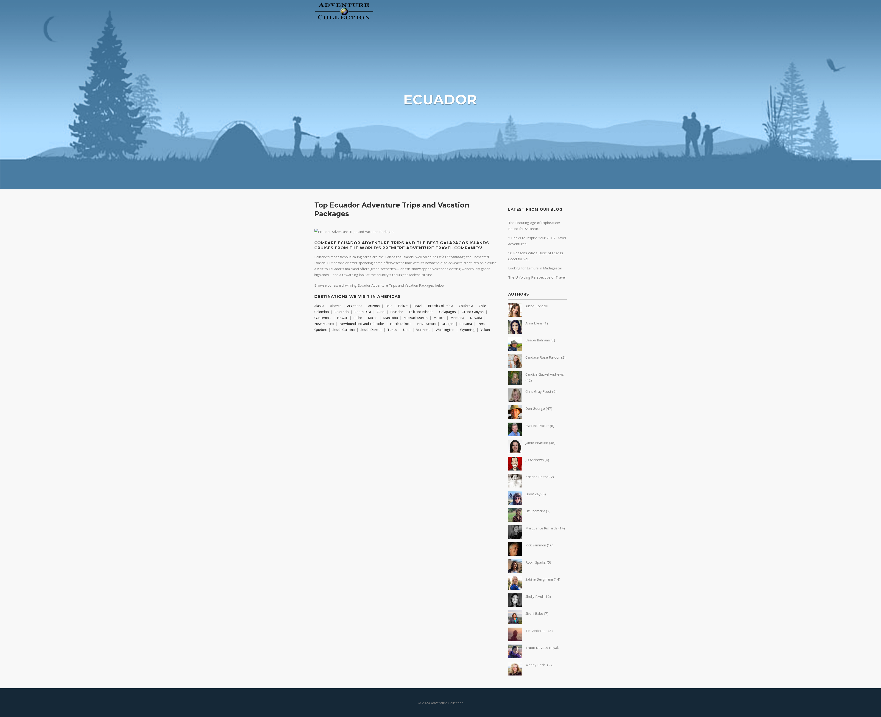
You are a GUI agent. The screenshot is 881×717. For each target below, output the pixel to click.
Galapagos (447, 311)
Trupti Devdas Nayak (542, 647)
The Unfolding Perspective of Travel (537, 277)
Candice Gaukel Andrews (544, 374)
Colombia (321, 311)
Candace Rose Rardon (542, 357)
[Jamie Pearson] (515, 452)
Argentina (354, 305)
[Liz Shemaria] (515, 520)
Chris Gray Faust (538, 391)
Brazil (417, 305)
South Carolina (343, 329)
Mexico (439, 317)
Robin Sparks (535, 562)
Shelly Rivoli (534, 596)
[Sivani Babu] (515, 622)
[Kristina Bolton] (515, 486)
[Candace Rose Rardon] (515, 366)
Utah (406, 329)
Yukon (485, 329)
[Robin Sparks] (515, 571)
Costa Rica (362, 311)
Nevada (476, 317)
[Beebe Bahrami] (515, 349)
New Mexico (324, 323)
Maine (372, 317)
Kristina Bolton (537, 476)
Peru (481, 323)
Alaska (319, 305)
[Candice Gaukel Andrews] (515, 383)
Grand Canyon (473, 311)
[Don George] (515, 417)
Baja (388, 305)
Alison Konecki (536, 306)
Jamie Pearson (536, 442)
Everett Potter (537, 425)
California (466, 305)
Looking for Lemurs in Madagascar (535, 268)
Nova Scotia (426, 323)
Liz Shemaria (535, 511)
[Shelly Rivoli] (515, 605)
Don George (535, 408)
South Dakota (371, 329)
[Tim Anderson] (515, 640)
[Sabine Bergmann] (515, 588)
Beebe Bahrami (537, 340)
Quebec (320, 329)
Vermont (423, 329)
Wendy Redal (535, 664)
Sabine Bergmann (539, 579)
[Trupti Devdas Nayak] (515, 657)
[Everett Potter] (515, 435)
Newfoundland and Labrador (362, 323)
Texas (392, 329)
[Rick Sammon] (515, 554)
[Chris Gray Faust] (515, 401)
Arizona (374, 305)
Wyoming (467, 329)
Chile (482, 305)
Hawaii (342, 317)
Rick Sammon (535, 545)
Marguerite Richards (541, 528)
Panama (465, 323)
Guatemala (322, 317)
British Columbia (440, 305)
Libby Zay (533, 494)
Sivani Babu (534, 613)
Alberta (335, 305)
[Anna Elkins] (515, 332)
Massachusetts (416, 317)
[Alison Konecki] (515, 315)
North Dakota (400, 323)
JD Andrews (534, 459)
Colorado (342, 311)
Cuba (381, 311)
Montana (457, 317)
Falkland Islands (421, 311)
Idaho (357, 317)
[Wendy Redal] (515, 674)
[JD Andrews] (515, 469)
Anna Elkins (534, 323)
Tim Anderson (536, 630)
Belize (403, 305)
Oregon (447, 323)
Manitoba (390, 317)
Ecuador (396, 311)
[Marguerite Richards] (515, 537)
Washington (445, 329)
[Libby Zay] (515, 503)
